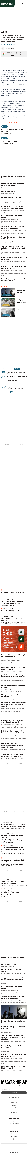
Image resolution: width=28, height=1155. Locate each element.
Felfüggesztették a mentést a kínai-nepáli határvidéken (21, 300)
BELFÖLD (4, 126)
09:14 (3, 387)
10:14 (3, 372)
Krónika (6, 305)
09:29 (3, 384)
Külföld (6, 315)
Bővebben (14, 392)
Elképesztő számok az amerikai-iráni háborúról (21, 290)
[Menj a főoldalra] (7, 4)
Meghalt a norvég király (21, 309)
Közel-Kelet (7, 295)
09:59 (3, 376)
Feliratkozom (14, 1092)
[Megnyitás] (25, 3)
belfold (17, 368)
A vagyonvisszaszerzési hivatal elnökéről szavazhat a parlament (15, 387)
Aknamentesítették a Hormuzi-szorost (16, 383)
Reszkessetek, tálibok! (9, 141)
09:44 (3, 381)
